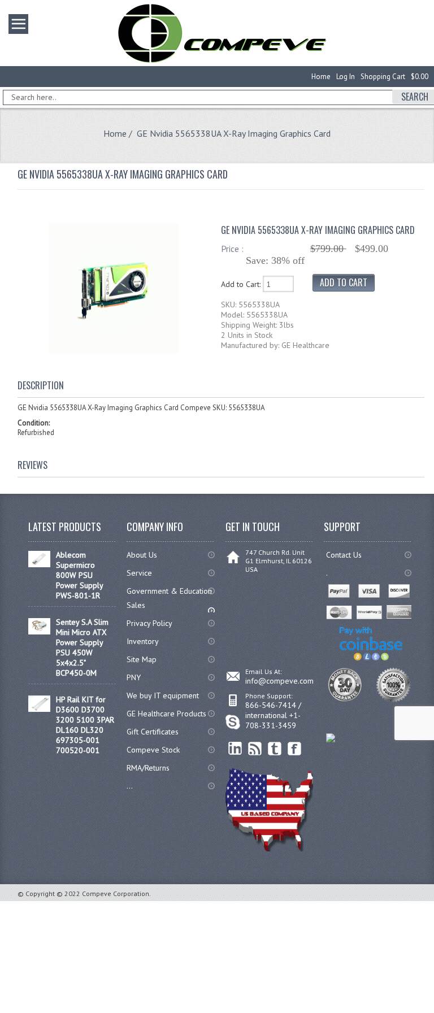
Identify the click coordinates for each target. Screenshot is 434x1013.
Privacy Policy (149, 623)
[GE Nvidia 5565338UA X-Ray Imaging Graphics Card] (114, 350)
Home (321, 76)
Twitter (275, 749)
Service (139, 573)
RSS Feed (255, 749)
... (130, 786)
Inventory (143, 641)
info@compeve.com (279, 681)
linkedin (235, 749)
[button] (433, 1012)
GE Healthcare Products (166, 713)
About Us (142, 555)
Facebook (295, 749)
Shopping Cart (383, 76)
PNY (134, 677)
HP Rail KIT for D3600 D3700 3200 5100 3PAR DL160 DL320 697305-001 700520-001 (85, 724)
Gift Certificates (153, 732)
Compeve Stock (153, 750)
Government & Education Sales (169, 598)
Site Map (142, 659)
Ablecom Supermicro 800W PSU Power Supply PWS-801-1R (79, 575)
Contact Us (344, 555)
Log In (345, 76)
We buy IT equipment (163, 695)
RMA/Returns (148, 768)
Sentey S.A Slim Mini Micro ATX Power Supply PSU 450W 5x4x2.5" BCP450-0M (82, 647)
